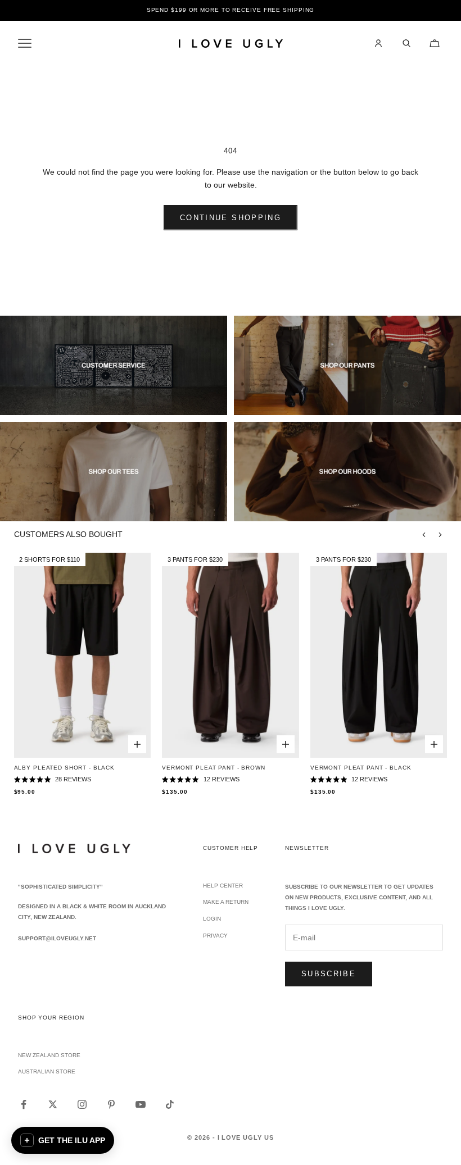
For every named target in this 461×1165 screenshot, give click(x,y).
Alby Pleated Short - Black (64, 767)
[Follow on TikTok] (169, 1104)
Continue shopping (230, 217)
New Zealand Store (49, 1055)
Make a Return (225, 902)
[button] (62, 1140)
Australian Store (46, 1071)
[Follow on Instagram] (82, 1104)
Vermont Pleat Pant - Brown (213, 767)
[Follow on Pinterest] (111, 1104)
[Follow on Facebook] (23, 1104)
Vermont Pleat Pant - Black (360, 767)
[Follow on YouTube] (140, 1104)
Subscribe (328, 974)
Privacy (215, 935)
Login (212, 919)
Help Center (223, 885)
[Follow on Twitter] (52, 1104)
